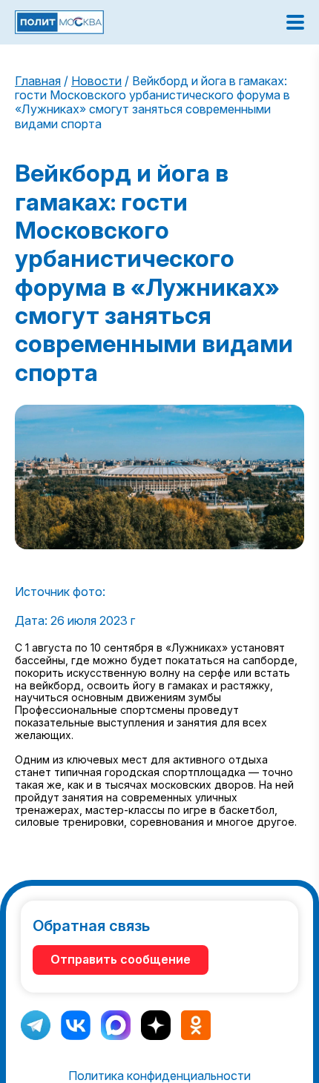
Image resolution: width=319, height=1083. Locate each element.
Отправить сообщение (120, 959)
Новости (96, 80)
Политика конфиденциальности (159, 1075)
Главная (38, 80)
